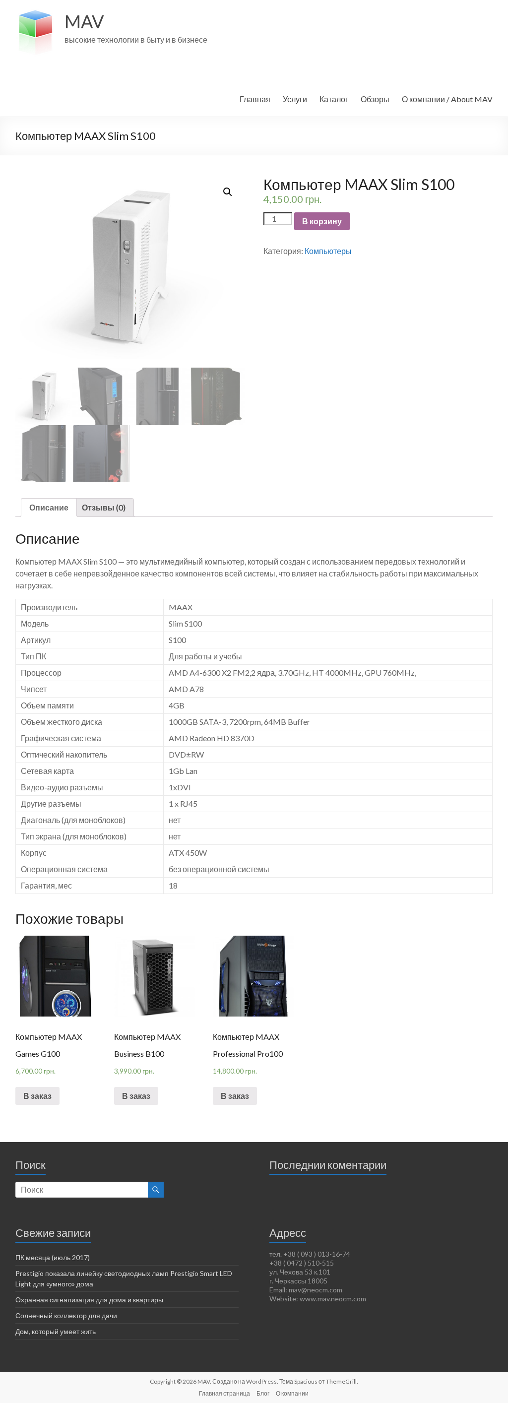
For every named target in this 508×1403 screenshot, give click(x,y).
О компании (292, 1393)
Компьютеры (328, 250)
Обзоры (375, 99)
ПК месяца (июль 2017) (52, 1257)
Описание (48, 507)
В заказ (37, 1095)
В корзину (322, 221)
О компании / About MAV (447, 99)
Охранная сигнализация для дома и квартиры (89, 1299)
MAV (84, 21)
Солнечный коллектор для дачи (66, 1315)
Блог (262, 1393)
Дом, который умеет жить (55, 1331)
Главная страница (224, 1393)
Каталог (333, 99)
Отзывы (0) (104, 507)
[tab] (49, 507)
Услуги (295, 99)
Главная (255, 99)
